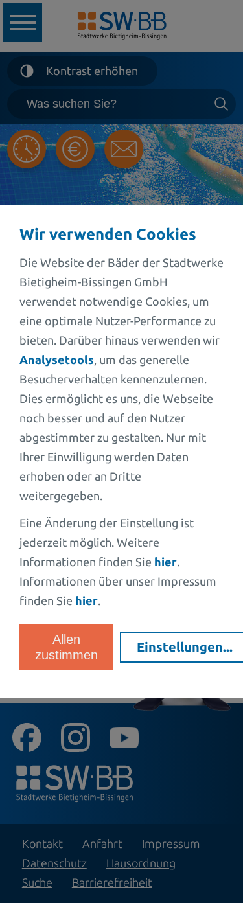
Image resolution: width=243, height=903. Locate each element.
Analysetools (56, 359)
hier (165, 561)
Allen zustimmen (66, 647)
